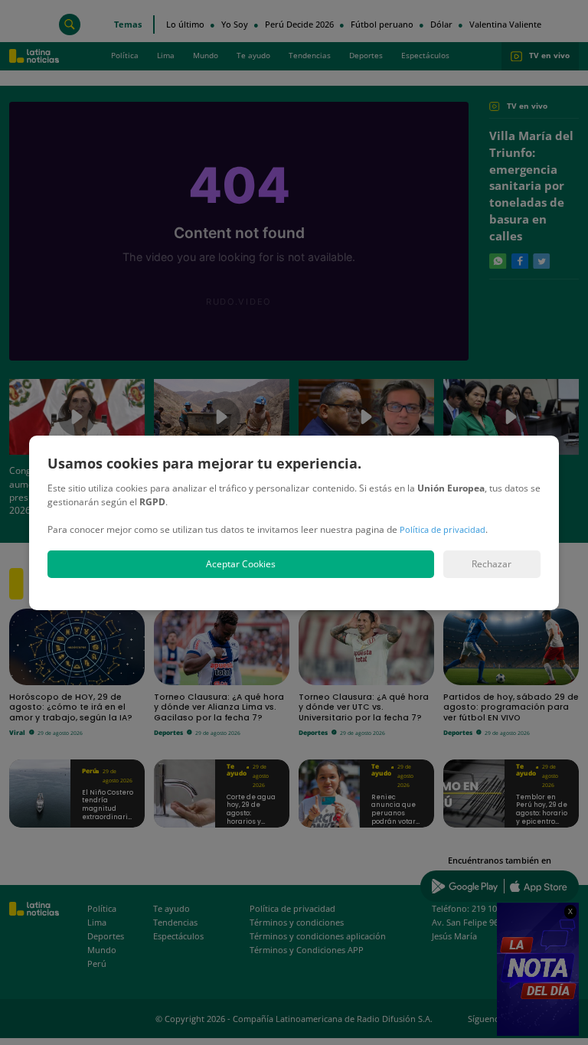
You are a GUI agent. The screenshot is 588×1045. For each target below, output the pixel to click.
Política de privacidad (442, 529)
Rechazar (491, 563)
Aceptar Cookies (241, 563)
